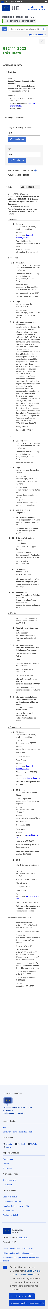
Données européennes (12, 1201)
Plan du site (7, 1185)
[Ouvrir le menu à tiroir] (6, 44)
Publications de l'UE (10, 1215)
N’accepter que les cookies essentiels (27, 1303)
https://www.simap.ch (31, 778)
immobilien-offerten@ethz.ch (26, 236)
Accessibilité (7, 1168)
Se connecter (32, 9)
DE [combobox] (10, 133)
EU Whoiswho (8, 1210)
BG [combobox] (10, 154)
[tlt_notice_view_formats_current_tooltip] (38, 187)
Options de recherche (37, 35)
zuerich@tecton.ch (28, 836)
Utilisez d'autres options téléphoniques (18, 1253)
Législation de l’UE (10, 1197)
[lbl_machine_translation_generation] (35, 171)
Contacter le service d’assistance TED (17, 1132)
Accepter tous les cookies (22, 1296)
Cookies (6, 1164)
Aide (4, 1127)
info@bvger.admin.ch (28, 897)
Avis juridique (8, 1159)
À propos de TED (9, 1180)
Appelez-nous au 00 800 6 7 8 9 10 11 (18, 1249)
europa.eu (23, 1237)
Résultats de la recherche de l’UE (16, 1206)
